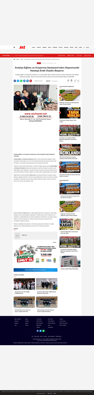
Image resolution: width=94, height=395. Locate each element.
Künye (41, 336)
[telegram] (24, 81)
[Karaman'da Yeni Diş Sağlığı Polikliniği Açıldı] (24, 284)
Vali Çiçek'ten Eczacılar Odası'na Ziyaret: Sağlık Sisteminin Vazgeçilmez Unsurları (45, 310)
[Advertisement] (41, 24)
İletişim (45, 336)
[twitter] (18, 81)
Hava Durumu (63, 321)
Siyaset (60, 47)
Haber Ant (24, 235)
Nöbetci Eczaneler (63, 323)
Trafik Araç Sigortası (35, 342)
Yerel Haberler (51, 321)
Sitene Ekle (36, 336)
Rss (32, 336)
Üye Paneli (88, 55)
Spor (76, 47)
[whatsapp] (21, 81)
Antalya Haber (20, 342)
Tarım (80, 47)
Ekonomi (55, 47)
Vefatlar (38, 327)
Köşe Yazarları (40, 323)
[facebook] (15, 81)
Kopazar (47, 342)
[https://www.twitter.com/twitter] (40, 331)
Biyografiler (39, 325)
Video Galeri (62, 55)
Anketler (61, 319)
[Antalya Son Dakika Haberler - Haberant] (23, 47)
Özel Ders (43, 342)
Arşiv (49, 325)
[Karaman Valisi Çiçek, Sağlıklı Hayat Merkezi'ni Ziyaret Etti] (46, 284)
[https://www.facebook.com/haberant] (38, 331)
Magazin (66, 47)
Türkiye (39, 47)
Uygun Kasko (27, 342)
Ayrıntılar (50, 393)
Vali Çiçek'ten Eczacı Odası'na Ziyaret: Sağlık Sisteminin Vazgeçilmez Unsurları (22, 310)
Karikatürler (50, 327)
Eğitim (71, 47)
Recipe (15, 342)
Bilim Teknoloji (18, 319)
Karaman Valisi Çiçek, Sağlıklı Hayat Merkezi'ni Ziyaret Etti (46, 292)
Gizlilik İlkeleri (58, 336)
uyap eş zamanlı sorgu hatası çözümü (58, 342)
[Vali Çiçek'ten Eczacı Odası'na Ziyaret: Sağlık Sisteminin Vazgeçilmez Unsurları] (24, 302)
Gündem (44, 47)
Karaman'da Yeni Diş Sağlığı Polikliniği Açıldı (22, 292)
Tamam (54, 393)
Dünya (49, 47)
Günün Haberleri (51, 323)
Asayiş (33, 47)
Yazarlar (80, 55)
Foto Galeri (71, 55)
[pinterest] (30, 81)
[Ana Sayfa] (14, 59)
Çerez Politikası (51, 336)
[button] (13, 55)
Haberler (17, 59)
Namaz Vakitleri (63, 325)
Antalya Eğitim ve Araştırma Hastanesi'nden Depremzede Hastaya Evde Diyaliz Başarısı (42, 59)
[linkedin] (27, 81)
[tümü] (84, 47)
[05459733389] (43, 331)
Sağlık (22, 59)
